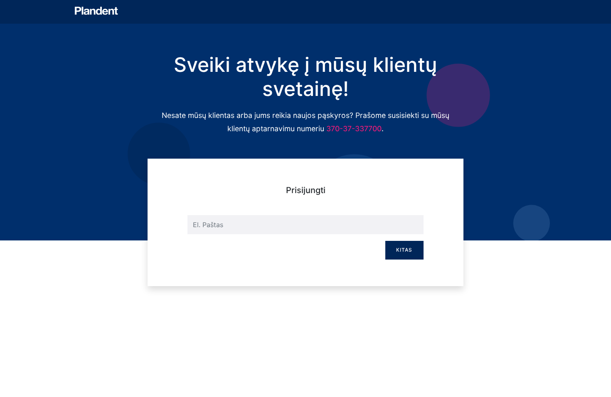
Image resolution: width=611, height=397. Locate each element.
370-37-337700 (354, 128)
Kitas (404, 250)
